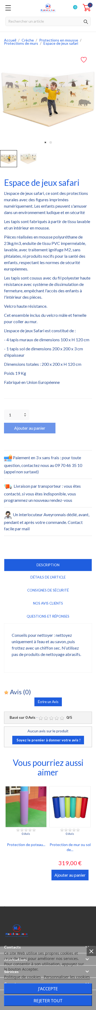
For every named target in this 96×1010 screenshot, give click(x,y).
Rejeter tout (48, 1001)
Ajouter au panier (29, 427)
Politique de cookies (22, 976)
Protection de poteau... (26, 844)
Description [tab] (48, 565)
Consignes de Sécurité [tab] (48, 590)
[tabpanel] (48, 99)
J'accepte (48, 989)
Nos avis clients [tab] (48, 603)
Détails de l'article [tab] (48, 577)
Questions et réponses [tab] (48, 616)
